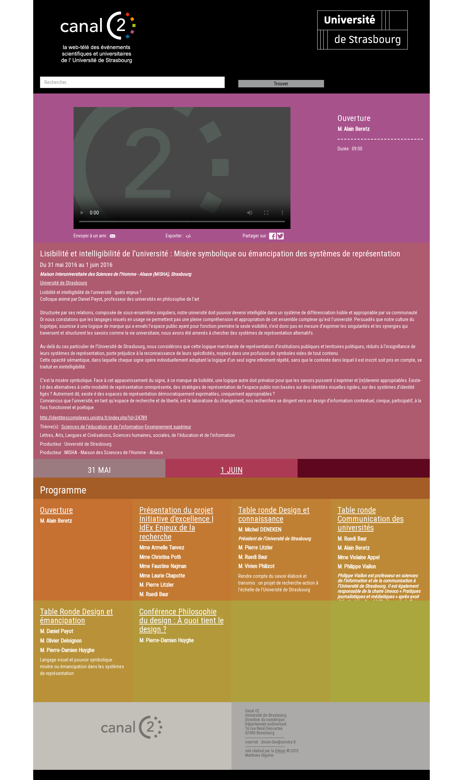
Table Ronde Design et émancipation (76, 616)
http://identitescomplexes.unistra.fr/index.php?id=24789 (93, 417)
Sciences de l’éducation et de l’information (102, 426)
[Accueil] (92, 38)
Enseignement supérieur (168, 426)
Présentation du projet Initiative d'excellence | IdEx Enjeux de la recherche (176, 523)
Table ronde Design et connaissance (273, 514)
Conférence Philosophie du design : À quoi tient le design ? (181, 620)
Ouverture (56, 510)
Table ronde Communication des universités (371, 519)
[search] (132, 82)
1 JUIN (232, 470)
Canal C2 (252, 711)
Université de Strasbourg (63, 283)
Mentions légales (259, 755)
